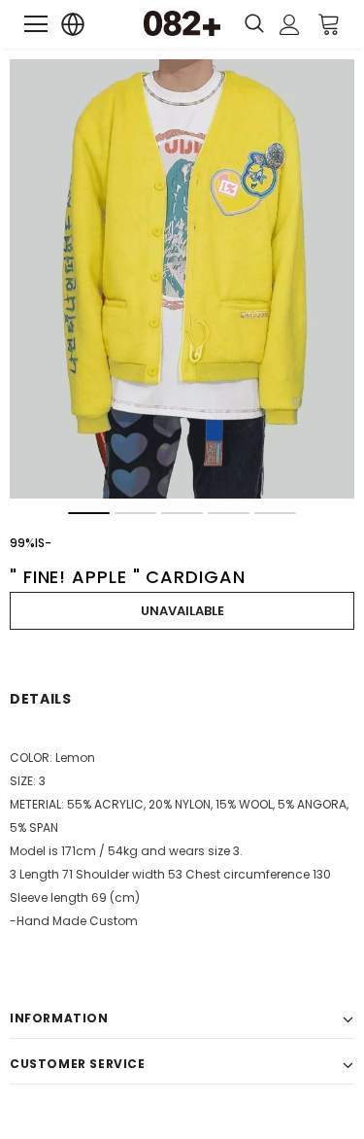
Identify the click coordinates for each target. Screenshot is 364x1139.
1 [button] (89, 513)
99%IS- (30, 543)
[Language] (73, 25)
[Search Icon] (254, 24)
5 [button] (275, 513)
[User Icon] (290, 25)
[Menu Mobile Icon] (36, 24)
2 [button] (135, 513)
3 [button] (182, 513)
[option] (182, 279)
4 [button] (228, 513)
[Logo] (182, 23)
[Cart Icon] (329, 23)
